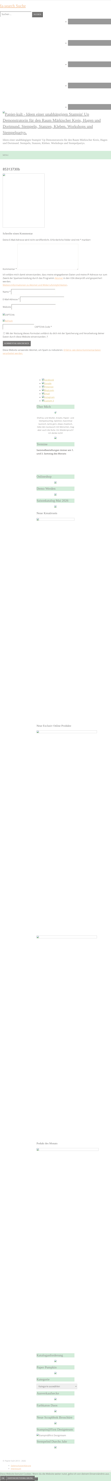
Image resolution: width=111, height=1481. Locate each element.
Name (7, 291)
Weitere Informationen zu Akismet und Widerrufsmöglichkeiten (35, 285)
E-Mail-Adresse (11, 299)
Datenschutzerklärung (21, 1465)
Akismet (59, 278)
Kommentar (10, 269)
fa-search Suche (13, 6)
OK (3, 1478)
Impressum (16, 1468)
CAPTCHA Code (42, 326)
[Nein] (36, 1478)
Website (7, 306)
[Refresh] (8, 320)
